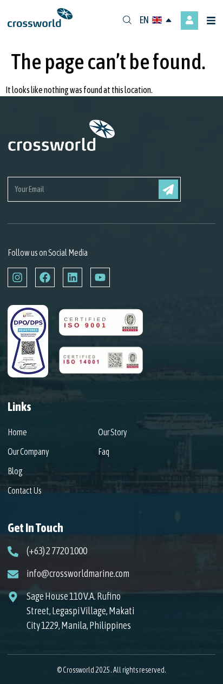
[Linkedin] (72, 277)
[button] (212, 21)
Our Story (112, 432)
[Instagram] (17, 277)
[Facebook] (45, 277)
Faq (103, 451)
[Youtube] (100, 277)
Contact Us (25, 490)
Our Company (28, 451)
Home (17, 432)
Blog (15, 471)
